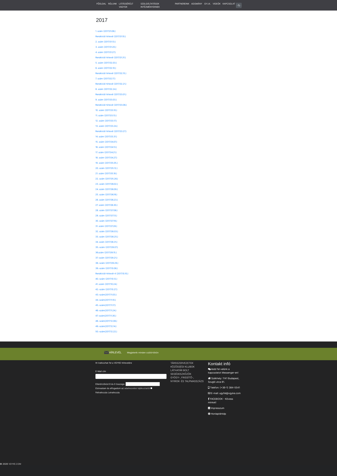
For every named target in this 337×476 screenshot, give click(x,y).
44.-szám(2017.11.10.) (105, 300)
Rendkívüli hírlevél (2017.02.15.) (110, 73)
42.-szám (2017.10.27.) (106, 289)
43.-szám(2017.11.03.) (106, 294)
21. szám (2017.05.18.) (106, 173)
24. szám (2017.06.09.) (106, 189)
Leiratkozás (114, 392)
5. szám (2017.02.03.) (106, 62)
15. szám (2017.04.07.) (106, 141)
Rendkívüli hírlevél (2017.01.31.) (110, 57)
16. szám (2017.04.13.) (106, 147)
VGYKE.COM (15, 464)
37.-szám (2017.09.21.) (106, 257)
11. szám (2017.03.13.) (106, 115)
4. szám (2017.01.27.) (105, 52)
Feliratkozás (101, 392)
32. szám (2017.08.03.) (106, 231)
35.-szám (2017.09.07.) (106, 247)
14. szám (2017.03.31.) (106, 136)
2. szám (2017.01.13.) (105, 41)
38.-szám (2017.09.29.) (106, 263)
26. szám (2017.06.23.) (106, 199)
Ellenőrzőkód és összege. (110, 384)
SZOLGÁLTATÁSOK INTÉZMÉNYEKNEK (150, 5)
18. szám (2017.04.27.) (106, 157)
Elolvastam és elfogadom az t (122, 388)
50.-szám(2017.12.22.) (106, 331)
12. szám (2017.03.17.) (106, 120)
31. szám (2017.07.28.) (106, 226)
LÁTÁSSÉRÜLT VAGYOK (126, 5)
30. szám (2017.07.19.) (106, 220)
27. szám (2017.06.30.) (106, 205)
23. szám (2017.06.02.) (106, 184)
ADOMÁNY (196, 3)
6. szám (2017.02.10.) (105, 68)
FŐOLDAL (101, 3)
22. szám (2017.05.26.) (106, 178)
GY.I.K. (207, 3)
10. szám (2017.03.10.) (106, 110)
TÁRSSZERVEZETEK (181, 363)
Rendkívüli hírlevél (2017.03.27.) (111, 131)
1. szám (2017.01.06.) (105, 31)
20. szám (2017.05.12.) (106, 168)
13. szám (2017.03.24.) (106, 126)
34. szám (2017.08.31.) (106, 242)
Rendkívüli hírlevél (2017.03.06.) (111, 105)
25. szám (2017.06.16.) (106, 194)
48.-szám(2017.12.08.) (106, 321)
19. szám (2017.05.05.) (106, 163)
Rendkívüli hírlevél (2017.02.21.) (110, 83)
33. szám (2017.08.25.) (106, 236)
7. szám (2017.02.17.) (105, 78)
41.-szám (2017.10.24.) (106, 284)
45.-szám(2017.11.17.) (105, 305)
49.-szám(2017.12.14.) (106, 326)
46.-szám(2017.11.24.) (105, 310)
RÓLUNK (112, 3)
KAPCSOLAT (229, 3)
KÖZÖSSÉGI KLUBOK (182, 366)
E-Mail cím (100, 371)
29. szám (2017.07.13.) (106, 215)
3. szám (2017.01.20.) (105, 47)
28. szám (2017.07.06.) (106, 210)
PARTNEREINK (182, 3)
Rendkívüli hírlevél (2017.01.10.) (110, 36)
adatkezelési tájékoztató (136, 388)
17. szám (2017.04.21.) (106, 152)
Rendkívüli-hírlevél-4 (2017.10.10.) (111, 273)
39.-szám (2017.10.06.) (106, 268)
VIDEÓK (216, 3)
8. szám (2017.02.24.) (106, 89)
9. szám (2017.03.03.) (106, 99)
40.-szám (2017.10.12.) (106, 278)
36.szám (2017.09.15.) (106, 252)
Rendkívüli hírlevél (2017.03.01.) (110, 94)
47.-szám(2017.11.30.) (105, 315)
